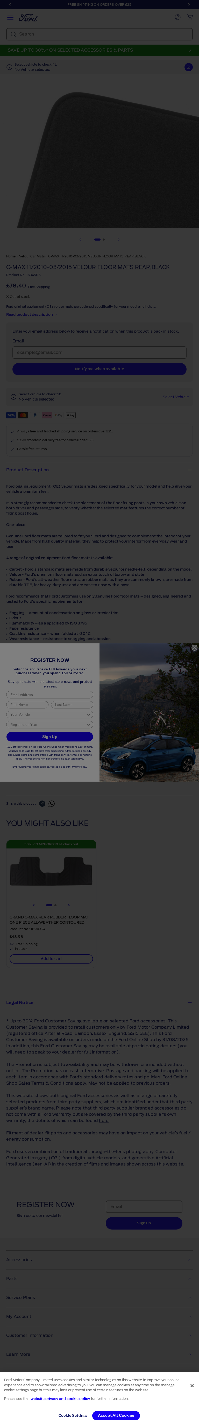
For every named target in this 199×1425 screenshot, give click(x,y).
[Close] (192, 1385)
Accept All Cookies (116, 1415)
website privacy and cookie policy (60, 1398)
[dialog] (99, 1398)
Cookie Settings (73, 1415)
